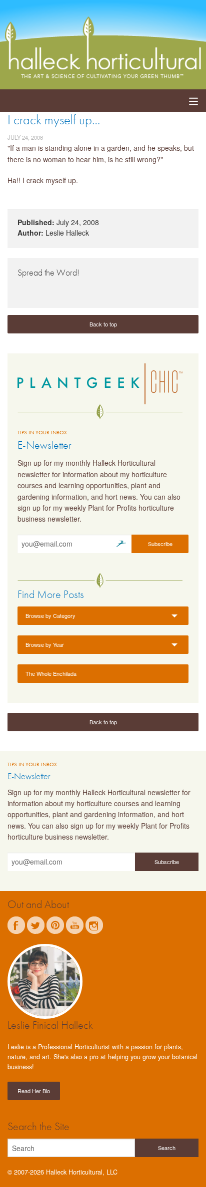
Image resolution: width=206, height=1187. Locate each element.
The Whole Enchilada (51, 673)
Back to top (103, 324)
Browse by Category (51, 615)
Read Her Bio (34, 1091)
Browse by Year (45, 644)
